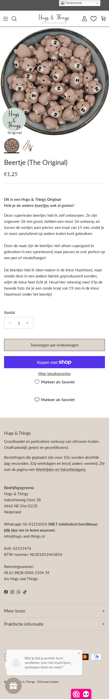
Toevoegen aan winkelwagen (54, 345)
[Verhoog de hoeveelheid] (28, 323)
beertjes (42, 205)
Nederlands (73, 3)
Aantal (9, 312)
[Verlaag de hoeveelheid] (8, 323)
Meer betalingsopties (54, 374)
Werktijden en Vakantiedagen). (61, 469)
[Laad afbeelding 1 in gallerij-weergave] (54, 81)
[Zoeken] (16, 18)
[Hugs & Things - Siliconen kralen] (53, 18)
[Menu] (5, 18)
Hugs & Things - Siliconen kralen (37, 682)
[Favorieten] (94, 18)
